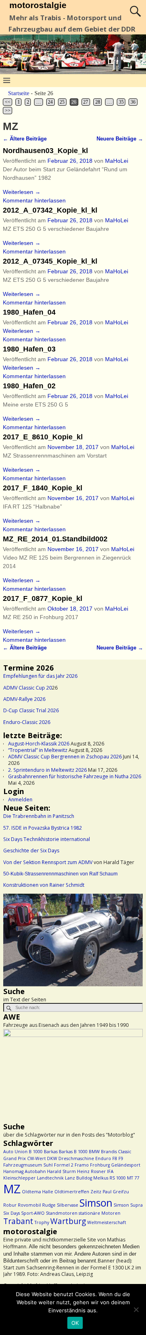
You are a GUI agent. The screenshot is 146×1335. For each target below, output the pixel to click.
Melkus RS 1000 (109, 1178)
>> (8, 110)
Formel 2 (63, 1165)
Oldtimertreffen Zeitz (77, 1191)
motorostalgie (38, 5)
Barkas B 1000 (73, 1151)
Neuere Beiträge (120, 139)
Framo (82, 1165)
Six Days (11, 1213)
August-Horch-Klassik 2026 (38, 743)
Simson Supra (128, 1205)
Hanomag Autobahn (24, 1171)
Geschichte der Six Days (31, 850)
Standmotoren (61, 1213)
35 (121, 102)
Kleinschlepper (19, 1178)
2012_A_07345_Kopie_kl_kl (50, 261)
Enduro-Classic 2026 (26, 722)
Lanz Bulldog (78, 1178)
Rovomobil (29, 1205)
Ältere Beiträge (25, 139)
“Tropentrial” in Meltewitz (37, 750)
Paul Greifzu (116, 1191)
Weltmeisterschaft (106, 1222)
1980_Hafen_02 (29, 386)
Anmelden (20, 799)
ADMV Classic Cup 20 (27, 687)
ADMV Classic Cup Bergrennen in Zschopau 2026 (65, 756)
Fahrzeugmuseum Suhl (28, 1165)
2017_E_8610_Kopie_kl (43, 437)
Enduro (103, 1158)
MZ (12, 1189)
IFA (110, 1171)
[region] (73, 940)
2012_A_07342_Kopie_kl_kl (50, 210)
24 (50, 102)
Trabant (18, 1221)
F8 (114, 1158)
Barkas (51, 1151)
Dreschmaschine (76, 1158)
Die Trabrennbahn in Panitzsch (38, 816)
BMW (94, 1151)
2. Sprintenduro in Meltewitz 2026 (47, 770)
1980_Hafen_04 (29, 312)
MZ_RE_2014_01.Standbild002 (55, 539)
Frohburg (100, 1165)
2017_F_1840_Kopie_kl (42, 488)
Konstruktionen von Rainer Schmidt (43, 884)
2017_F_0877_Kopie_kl (42, 598)
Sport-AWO (33, 1213)
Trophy (41, 1222)
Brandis (109, 1151)
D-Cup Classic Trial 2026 (31, 710)
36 (133, 102)
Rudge (49, 1205)
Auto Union (15, 1151)
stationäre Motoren (99, 1213)
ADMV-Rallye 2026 (24, 699)
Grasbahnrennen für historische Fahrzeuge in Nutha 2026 (74, 776)
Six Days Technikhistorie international (46, 839)
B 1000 (36, 1151)
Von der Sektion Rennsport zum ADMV (47, 862)
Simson (95, 1202)
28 (97, 102)
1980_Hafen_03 (29, 349)
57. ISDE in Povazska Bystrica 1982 (42, 827)
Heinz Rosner (91, 1171)
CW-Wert (36, 1158)
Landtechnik (50, 1178)
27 (85, 102)
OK (75, 1323)
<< (8, 102)
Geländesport (125, 1165)
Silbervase (67, 1205)
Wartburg (68, 1221)
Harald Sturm (61, 1171)
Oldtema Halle (37, 1191)
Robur (10, 1205)
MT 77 (133, 1178)
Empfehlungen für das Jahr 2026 (40, 676)
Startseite (18, 93)
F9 (120, 1158)
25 (62, 102)
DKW (52, 1158)
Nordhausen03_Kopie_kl (45, 151)
